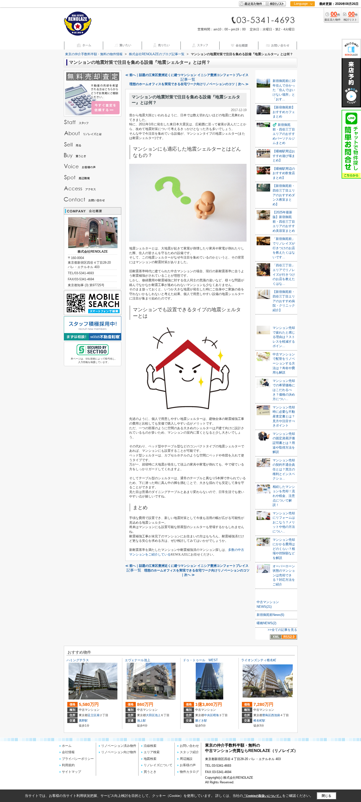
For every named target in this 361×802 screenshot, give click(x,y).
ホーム (66, 746)
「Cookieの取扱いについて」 (262, 796)
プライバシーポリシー (78, 759)
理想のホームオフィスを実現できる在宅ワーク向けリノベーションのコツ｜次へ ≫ (189, 84)
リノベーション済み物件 (118, 746)
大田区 (150, 715)
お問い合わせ (189, 746)
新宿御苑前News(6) (270, 615)
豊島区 (266, 715)
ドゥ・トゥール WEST (200, 660)
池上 (158, 715)
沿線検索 (150, 746)
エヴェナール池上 (137, 660)
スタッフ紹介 (189, 752)
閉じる (326, 796)
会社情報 (68, 752)
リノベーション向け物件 (118, 752)
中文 (301, 19)
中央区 (208, 715)
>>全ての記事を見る (282, 630)
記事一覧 (187, 79)
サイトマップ (71, 772)
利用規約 (68, 765)
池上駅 (141, 720)
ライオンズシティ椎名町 (258, 660)
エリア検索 (152, 752)
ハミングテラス (78, 660)
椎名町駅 (259, 720)
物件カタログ (189, 772)
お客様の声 (188, 765)
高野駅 (83, 720)
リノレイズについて (158, 765)
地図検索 (150, 759)
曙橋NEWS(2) (266, 623)
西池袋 (275, 715)
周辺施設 (186, 759)
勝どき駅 (201, 720)
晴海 (216, 715)
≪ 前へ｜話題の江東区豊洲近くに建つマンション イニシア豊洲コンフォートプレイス (187, 75)
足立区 (92, 715)
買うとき (150, 772)
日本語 (302, 14)
